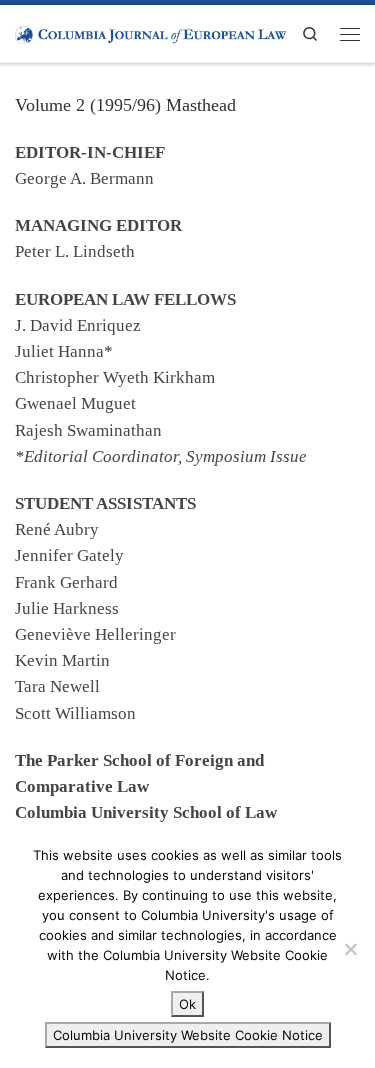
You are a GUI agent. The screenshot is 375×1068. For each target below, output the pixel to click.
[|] (150, 33)
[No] (350, 949)
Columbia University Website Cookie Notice (188, 1035)
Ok (187, 1004)
